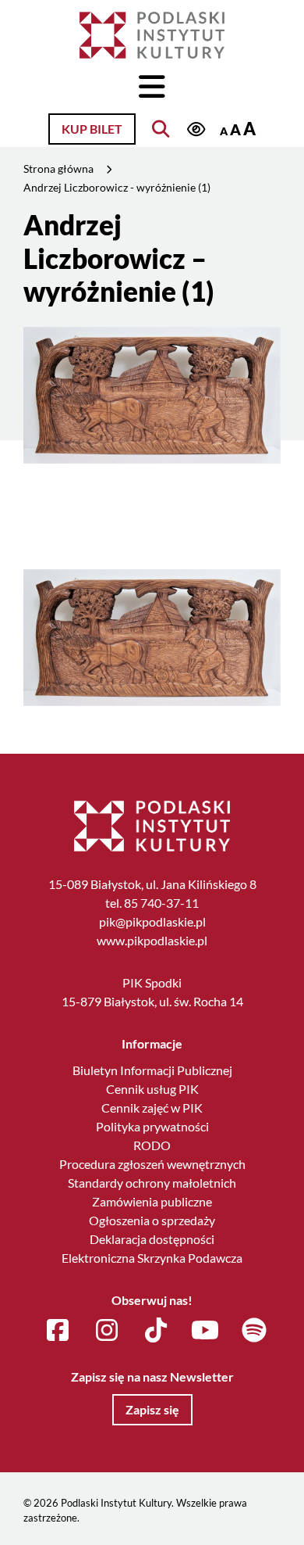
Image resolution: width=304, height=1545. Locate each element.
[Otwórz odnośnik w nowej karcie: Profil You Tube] (205, 1330)
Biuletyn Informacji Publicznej (152, 1070)
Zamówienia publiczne (152, 1201)
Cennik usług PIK (152, 1088)
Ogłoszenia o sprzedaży (152, 1220)
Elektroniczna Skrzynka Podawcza (152, 1257)
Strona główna (58, 168)
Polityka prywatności (152, 1126)
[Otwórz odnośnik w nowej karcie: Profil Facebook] (57, 1330)
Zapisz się (152, 1409)
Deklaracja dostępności (152, 1238)
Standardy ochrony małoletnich (152, 1182)
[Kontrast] (196, 130)
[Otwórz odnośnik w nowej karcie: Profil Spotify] (254, 1330)
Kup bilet (92, 128)
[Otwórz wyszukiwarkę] (160, 129)
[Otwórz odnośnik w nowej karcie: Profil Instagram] (106, 1330)
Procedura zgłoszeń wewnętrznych (152, 1163)
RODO (152, 1145)
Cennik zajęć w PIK (152, 1107)
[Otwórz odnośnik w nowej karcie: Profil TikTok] (155, 1330)
